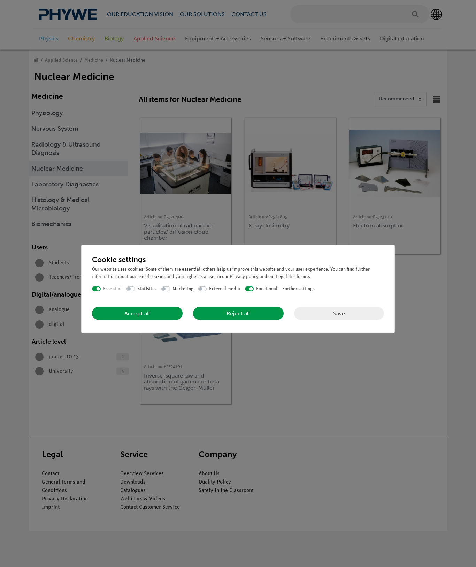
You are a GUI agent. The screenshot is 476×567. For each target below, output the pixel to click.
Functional (266, 288)
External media (224, 288)
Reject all (238, 313)
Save (339, 313)
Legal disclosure (292, 276)
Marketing (182, 288)
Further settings (298, 288)
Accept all (137, 313)
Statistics (146, 288)
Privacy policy (244, 276)
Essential (112, 288)
